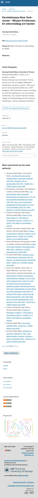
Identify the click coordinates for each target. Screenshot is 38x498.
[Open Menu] (2, 2)
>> (17, 346)
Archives (11, 9)
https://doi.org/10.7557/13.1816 (16, 41)
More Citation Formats (11, 155)
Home (4, 9)
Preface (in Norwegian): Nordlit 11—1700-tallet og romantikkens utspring (19, 312)
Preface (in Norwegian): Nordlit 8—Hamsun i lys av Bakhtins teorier (21, 233)
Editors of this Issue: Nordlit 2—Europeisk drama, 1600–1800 (21, 246)
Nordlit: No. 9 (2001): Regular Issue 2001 (20, 210)
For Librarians (7, 388)
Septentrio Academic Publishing (14, 460)
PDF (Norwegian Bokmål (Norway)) (16, 108)
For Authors (7, 384)
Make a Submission (11, 353)
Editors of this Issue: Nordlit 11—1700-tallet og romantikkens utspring (19, 217)
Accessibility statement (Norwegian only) (21, 486)
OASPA (19, 475)
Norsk (5, 369)
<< (3, 346)
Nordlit (7, 2)
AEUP (26, 475)
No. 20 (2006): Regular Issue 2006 (13, 11)
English (5, 365)
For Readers (7, 381)
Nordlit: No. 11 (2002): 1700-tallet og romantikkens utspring (19, 223)
